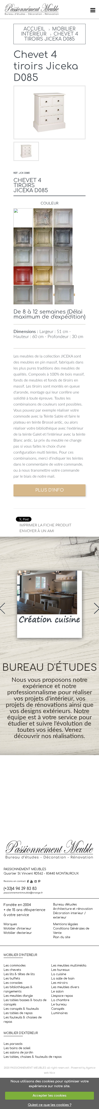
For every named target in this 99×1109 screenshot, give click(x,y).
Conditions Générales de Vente (71, 931)
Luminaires (59, 1013)
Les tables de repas (18, 1013)
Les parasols (13, 1044)
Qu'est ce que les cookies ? (49, 1105)
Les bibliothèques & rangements (18, 989)
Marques (10, 924)
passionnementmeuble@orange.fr (23, 893)
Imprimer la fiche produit (45, 525)
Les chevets (12, 970)
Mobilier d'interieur (17, 928)
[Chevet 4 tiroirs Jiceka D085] (26, 151)
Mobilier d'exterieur (18, 933)
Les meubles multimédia (68, 965)
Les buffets (12, 978)
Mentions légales (65, 924)
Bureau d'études (65, 904)
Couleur (49, 203)
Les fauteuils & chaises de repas (23, 1019)
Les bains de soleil (17, 1048)
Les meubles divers (65, 987)
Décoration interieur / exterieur (69, 915)
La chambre (60, 1000)
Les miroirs (59, 983)
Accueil (34, 28)
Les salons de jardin (18, 1052)
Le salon (57, 991)
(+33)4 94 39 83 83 (20, 889)
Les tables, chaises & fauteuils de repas (33, 1057)
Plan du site (61, 937)
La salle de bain (62, 978)
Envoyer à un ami (36, 531)
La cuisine (58, 974)
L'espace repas (62, 996)
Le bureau (59, 1004)
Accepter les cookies (49, 1095)
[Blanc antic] (64, 295)
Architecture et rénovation (73, 909)
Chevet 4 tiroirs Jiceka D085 (51, 36)
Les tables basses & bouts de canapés (25, 1002)
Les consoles (13, 983)
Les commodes (14, 965)
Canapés (57, 1008)
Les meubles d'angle (18, 996)
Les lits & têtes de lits (19, 974)
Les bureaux (60, 970)
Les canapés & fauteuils (21, 1008)
